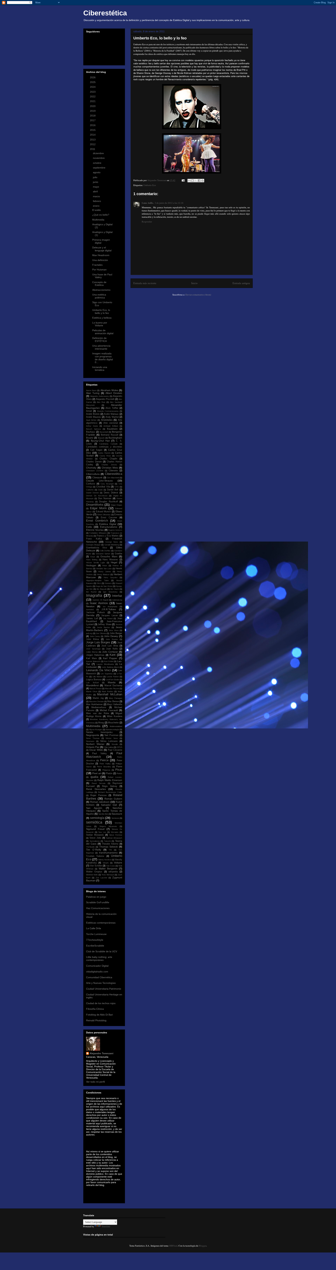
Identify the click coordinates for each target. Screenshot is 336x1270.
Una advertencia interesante (101, 347)
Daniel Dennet (92, 493)
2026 (93, 77)
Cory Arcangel (107, 484)
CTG (117, 487)
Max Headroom (100, 255)
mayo (96, 186)
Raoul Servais (98, 783)
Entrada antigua (241, 283)
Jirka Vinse (114, 630)
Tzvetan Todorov (95, 856)
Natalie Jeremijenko (99, 732)
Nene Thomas (93, 738)
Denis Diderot (111, 492)
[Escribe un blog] (192, 180)
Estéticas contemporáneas (100, 922)
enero (96, 205)
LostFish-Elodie (112, 680)
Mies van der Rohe (97, 713)
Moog (101, 722)
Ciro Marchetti (113, 478)
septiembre (99, 167)
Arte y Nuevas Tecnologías (101, 983)
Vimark (106, 863)
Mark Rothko (107, 691)
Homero (108, 583)
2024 (93, 86)
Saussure (117, 813)
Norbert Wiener (95, 744)
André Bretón (93, 414)
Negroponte (92, 735)
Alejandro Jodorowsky (99, 396)
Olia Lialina (108, 747)
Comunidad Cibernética (99, 977)
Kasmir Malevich (93, 661)
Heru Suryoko (110, 577)
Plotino (119, 773)
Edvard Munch (103, 511)
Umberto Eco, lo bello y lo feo (101, 311)
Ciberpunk (97, 477)
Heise (104, 566)
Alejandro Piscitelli (105, 399)
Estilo (89, 526)
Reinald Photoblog (96, 1020)
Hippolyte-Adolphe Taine (97, 580)
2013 (93, 139)
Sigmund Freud (95, 829)
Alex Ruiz (101, 402)
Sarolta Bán (103, 814)
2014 (93, 134)
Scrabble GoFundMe (97, 902)
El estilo (96, 210)
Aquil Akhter (91, 420)
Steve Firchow (115, 835)
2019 (93, 110)
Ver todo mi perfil (95, 1081)
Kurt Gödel (108, 661)
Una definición (100, 260)
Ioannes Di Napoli (100, 600)
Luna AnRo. (148, 202)
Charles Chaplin (108, 458)
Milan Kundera (114, 716)
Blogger (202, 1245)
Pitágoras (106, 770)
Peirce (104, 760)
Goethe (118, 553)
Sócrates (114, 832)
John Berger (116, 633)
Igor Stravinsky (110, 592)
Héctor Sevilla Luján (95, 563)
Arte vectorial (110, 423)
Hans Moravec (110, 559)
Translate (106, 1226)
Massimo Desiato (96, 701)
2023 (93, 91)
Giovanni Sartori (103, 554)
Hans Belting (91, 560)
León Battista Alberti (110, 667)
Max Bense (113, 701)
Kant (112, 654)
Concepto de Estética (99, 284)
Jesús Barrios (103, 627)
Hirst (99, 583)
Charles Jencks (109, 465)
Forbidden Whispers (98, 533)
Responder (147, 221)
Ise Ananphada (110, 606)
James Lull (92, 618)
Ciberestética (105, 13)
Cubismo (90, 490)
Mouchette (113, 722)
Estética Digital (107, 524)
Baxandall (104, 432)
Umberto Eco (150, 185)
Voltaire (118, 862)
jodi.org (89, 633)
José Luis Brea (109, 646)
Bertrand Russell (109, 435)
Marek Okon (91, 691)
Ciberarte (113, 470)
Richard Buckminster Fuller (110, 792)
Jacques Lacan (109, 615)
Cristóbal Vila (103, 487)
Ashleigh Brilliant (110, 426)
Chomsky (91, 467)
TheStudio (90, 847)
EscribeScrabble (95, 945)
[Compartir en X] (196, 180)
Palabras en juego (96, 896)
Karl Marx (91, 658)
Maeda (111, 682)
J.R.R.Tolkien (109, 609)
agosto (97, 172)
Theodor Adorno (110, 844)
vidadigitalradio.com (97, 971)
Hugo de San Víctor (104, 586)
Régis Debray (109, 786)
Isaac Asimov (99, 603)
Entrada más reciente (144, 283)
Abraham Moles (109, 390)
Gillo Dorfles (105, 551)
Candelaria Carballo (108, 444)
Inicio (194, 283)
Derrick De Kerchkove (96, 496)
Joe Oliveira (101, 633)
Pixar (118, 769)
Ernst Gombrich (97, 520)
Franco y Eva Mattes (108, 536)
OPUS (119, 747)
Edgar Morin (98, 508)
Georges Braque (93, 545)
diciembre (98, 153)
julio (95, 177)
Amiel (89, 411)
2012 (93, 144)
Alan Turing (92, 393)
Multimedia (98, 219)
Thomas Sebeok (108, 846)
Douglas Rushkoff (108, 501)
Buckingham (115, 437)
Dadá (100, 490)
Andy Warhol (112, 417)
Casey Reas (105, 456)
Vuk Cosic (110, 866)
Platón (109, 773)
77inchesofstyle (94, 939)
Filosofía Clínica (95, 1008)
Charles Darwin (94, 461)
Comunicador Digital (97, 965)
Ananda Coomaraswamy (108, 411)
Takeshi (107, 841)
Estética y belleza (101, 317)
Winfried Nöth (92, 875)
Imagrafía (94, 595)
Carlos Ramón (104, 453)
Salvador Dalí (109, 804)
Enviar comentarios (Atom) (198, 294)
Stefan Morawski (95, 835)
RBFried (173, 1245)
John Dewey (111, 636)
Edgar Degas (116, 505)
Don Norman (104, 498)
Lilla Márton (98, 677)
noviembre (99, 158)
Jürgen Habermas (95, 655)
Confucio (90, 484)
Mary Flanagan (115, 698)
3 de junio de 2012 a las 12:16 (169, 202)
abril (95, 191)
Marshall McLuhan (109, 694)
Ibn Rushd (91, 592)
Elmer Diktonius (104, 515)
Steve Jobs (95, 838)
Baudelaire (112, 429)
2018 (93, 115)
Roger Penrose (98, 795)
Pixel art (96, 773)
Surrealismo (95, 841)
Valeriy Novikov (104, 860)
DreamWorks (94, 504)
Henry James (104, 571)
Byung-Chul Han (100, 440)
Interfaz (117, 595)
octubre (97, 162)
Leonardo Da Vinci (98, 670)
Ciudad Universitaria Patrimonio (103, 988)
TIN (110, 850)
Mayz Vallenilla (114, 704)
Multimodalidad (116, 726)
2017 (93, 120)
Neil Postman (111, 735)
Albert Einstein (114, 393)
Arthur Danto (92, 426)
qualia (94, 777)
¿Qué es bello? (100, 214)
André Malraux (111, 414)
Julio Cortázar (110, 651)
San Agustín (94, 808)
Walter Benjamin (108, 868)
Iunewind (90, 609)
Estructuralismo (108, 526)
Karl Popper (110, 658)
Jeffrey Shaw (104, 624)
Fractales (97, 264)
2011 (93, 149)
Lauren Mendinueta (105, 664)
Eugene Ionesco (115, 530)
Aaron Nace (91, 390)
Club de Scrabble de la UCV (101, 951)
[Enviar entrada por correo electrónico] (182, 180)
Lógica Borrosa (94, 679)
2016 (93, 125)
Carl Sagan (96, 450)
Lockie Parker (113, 677)
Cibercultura (93, 474)
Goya (92, 557)
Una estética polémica (99, 296)
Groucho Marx (108, 556)
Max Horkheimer (94, 704)
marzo (97, 196)
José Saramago (93, 649)
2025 (93, 82)
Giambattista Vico (96, 547)
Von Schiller (96, 866)
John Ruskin (112, 639)
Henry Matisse (103, 574)
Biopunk (101, 438)
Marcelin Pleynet (112, 688)
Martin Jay (98, 698)
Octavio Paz (92, 747)
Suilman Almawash (114, 838)
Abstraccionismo (101, 289)
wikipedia (113, 871)
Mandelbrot (92, 685)
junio (96, 182)
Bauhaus (90, 432)
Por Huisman (99, 269)
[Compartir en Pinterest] (202, 180)
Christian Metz (110, 467)
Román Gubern (113, 798)
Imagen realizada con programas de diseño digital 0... (102, 358)
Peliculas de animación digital (102, 332)
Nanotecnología (112, 729)
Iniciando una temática (99, 368)
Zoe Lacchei (101, 878)
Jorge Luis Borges (98, 642)
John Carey (95, 636)
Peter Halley (105, 764)
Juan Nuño (112, 649)
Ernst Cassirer (109, 517)
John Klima (92, 639)
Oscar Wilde (96, 749)
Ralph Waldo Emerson (109, 780)
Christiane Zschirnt (94, 471)
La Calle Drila (93, 928)
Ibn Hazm (114, 589)
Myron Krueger (95, 729)
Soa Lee (102, 832)
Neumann (90, 741)
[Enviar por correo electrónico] (189, 180)
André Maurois (93, 417)
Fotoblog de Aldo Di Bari (99, 1014)
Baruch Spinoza (93, 429)
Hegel (114, 562)
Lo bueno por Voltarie (99, 324)
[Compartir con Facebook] (199, 180)
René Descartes (96, 789)
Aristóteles (107, 419)
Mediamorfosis (98, 707)
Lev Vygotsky (107, 674)
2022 (93, 96)
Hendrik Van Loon (104, 568)
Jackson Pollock (95, 612)
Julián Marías (92, 652)
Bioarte (89, 438)
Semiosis (115, 818)
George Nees (111, 542)
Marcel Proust (95, 688)
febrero (97, 201)
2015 (93, 130)
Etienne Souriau (95, 529)
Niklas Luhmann (109, 741)
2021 (93, 101)
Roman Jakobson (100, 801)
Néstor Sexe (112, 738)
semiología (97, 818)
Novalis (115, 744)
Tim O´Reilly (93, 849)
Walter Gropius (94, 871)
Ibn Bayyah (101, 589)
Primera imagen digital (101, 241)
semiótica (94, 822)
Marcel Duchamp (113, 685)
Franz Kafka (94, 539)
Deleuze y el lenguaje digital (101, 249)
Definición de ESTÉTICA (99, 339)
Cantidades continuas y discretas (104, 447)
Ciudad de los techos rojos (100, 1003)
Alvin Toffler (112, 408)
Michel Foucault (109, 710)
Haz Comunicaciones (98, 908)
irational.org (117, 600)
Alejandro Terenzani (101, 1053)
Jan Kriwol (108, 618)
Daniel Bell (112, 489)
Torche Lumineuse (96, 934)
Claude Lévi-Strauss (99, 480)
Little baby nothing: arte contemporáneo (99, 958)
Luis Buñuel (92, 683)
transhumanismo (108, 852)
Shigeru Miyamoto (108, 826)
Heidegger (91, 565)
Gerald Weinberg (111, 545)
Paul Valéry (99, 753)
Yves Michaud (108, 875)
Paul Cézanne (115, 750)
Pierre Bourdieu (104, 767)
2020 (93, 106)
